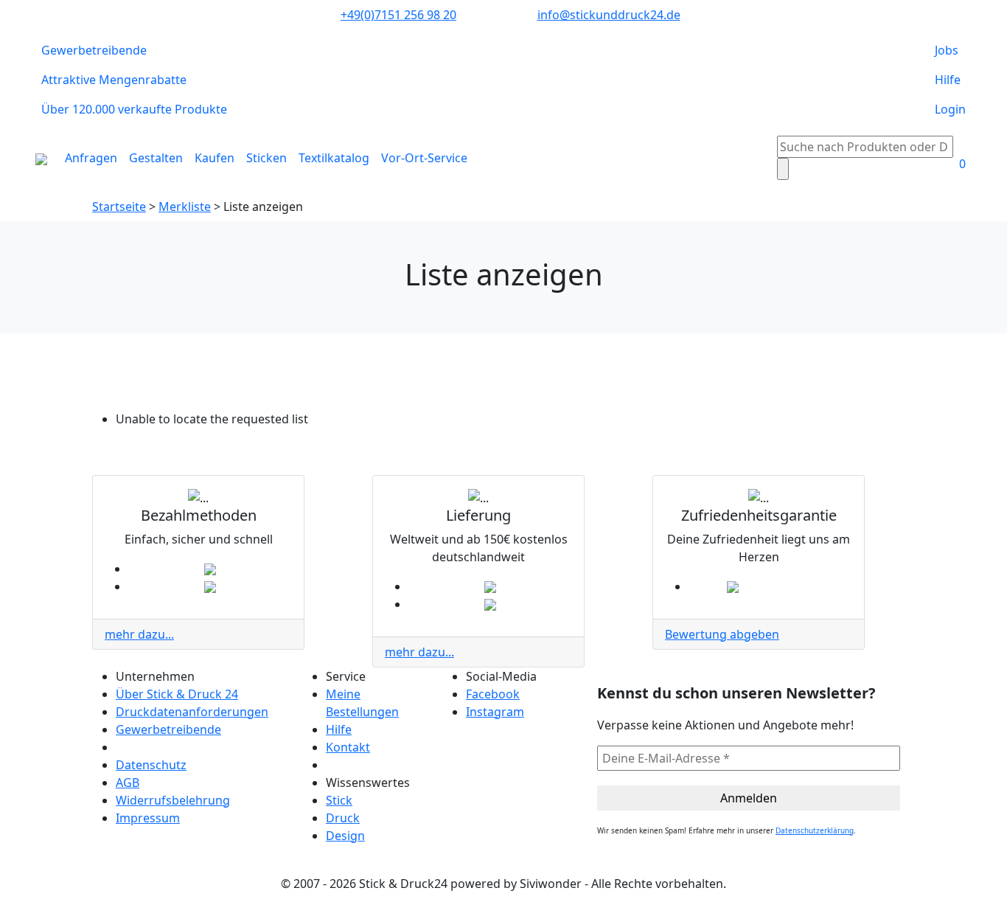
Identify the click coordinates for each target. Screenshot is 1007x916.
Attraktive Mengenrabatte (114, 80)
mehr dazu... (139, 634)
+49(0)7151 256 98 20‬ (398, 15)
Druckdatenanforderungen (192, 712)
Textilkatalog (334, 158)
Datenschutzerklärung (815, 830)
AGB (127, 782)
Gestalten (156, 158)
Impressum (148, 818)
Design (345, 835)
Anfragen (91, 158)
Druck (343, 818)
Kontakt (348, 747)
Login (950, 109)
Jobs (946, 50)
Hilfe (948, 80)
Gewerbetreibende (94, 50)
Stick (339, 800)
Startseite (119, 206)
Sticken (266, 158)
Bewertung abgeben (722, 634)
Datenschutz (151, 765)
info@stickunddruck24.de (608, 15)
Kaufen (214, 158)
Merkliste (184, 206)
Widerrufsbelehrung (173, 800)
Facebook (493, 694)
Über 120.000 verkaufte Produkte (134, 109)
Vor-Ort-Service (424, 158)
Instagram (495, 712)
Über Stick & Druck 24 (177, 694)
